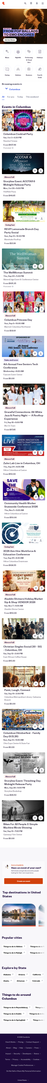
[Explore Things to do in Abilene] (25, 946)
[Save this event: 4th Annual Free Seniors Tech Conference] (35, 353)
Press (36, 1047)
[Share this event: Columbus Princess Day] (41, 309)
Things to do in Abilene (12, 946)
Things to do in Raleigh (12, 952)
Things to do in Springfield (14, 1020)
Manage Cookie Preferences (22, 1065)
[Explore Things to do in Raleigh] (25, 952)
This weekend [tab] (32, 96)
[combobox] (23, 88)
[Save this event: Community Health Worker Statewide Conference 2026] (36, 497)
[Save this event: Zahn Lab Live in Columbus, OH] (35, 452)
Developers (27, 1053)
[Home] (3, 3)
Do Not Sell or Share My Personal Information (23, 1071)
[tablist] (20, 97)
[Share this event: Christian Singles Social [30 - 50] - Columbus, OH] (40, 636)
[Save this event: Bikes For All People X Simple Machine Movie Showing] (35, 818)
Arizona (21, 974)
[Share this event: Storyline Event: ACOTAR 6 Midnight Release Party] (40, 170)
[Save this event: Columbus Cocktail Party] (36, 127)
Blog (15, 1047)
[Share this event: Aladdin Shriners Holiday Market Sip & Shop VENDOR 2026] (41, 588)
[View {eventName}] (23, 120)
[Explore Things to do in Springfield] (28, 1019)
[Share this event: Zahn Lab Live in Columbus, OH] (40, 452)
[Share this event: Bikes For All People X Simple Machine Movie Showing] (40, 818)
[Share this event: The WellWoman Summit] (40, 266)
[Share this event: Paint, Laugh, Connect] (41, 683)
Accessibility (25, 1059)
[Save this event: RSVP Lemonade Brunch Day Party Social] (36, 218)
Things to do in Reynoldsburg (15, 1007)
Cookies (36, 1059)
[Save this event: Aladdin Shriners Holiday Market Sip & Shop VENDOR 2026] (36, 588)
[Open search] (25, 3)
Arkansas (21, 980)
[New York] (19, 924)
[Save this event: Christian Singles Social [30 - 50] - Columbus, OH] (35, 636)
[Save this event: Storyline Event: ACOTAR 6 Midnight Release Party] (35, 170)
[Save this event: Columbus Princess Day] (36, 309)
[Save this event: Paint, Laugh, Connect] (36, 683)
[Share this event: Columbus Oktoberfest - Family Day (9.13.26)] (40, 726)
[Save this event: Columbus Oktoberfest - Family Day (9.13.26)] (35, 726)
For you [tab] (10, 96)
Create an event (23, 881)
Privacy (15, 1059)
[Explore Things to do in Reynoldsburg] (30, 1007)
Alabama (7, 974)
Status (36, 1053)
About (8, 1047)
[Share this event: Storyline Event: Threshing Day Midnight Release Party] (41, 770)
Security (17, 1053)
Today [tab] (20, 96)
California (37, 974)
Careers (29, 1047)
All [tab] (3, 96)
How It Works (10, 1042)
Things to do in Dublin (12, 1013)
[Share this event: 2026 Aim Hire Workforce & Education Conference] (40, 540)
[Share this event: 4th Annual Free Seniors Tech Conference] (40, 353)
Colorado (36, 980)
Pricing (20, 1042)
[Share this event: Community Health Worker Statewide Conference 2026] (41, 497)
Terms (7, 1059)
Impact (8, 1053)
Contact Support (32, 1042)
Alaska (6, 980)
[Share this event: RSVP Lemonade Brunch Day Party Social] (41, 218)
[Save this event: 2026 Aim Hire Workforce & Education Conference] (35, 540)
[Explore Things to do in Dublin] (24, 1013)
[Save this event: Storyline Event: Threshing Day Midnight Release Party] (36, 770)
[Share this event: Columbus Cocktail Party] (41, 127)
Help (21, 1047)
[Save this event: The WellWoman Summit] (35, 266)
